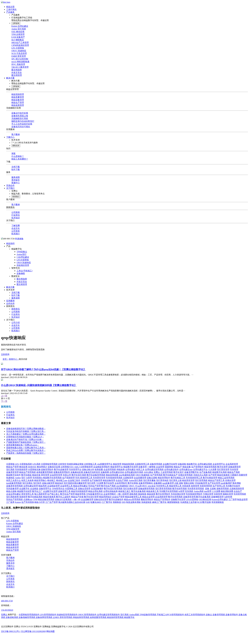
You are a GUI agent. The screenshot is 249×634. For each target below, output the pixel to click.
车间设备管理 (12, 488)
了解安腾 (15, 225)
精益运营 (10, 7)
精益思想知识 (105, 497)
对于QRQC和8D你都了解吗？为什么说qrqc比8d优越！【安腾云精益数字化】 (43, 369)
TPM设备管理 (201, 483)
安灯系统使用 (12, 497)
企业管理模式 (109, 494)
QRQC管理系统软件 (87, 614)
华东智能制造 (217, 502)
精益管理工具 (175, 486)
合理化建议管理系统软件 (108, 614)
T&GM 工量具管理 (20, 67)
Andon (18, 478)
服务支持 (10, 563)
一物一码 (76, 499)
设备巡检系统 (12, 617)
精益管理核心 (40, 480)
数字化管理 (222, 467)
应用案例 (10, 301)
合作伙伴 (10, 303)
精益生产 (178, 467)
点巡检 (213, 488)
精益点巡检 (11, 491)
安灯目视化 (27, 483)
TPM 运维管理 (18, 34)
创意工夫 (140, 469)
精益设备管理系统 (46, 499)
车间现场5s (37, 478)
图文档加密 (16, 70)
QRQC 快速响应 (18, 51)
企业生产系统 (122, 480)
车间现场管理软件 (194, 494)
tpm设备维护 (226, 483)
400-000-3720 (7, 601)
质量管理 (243, 475)
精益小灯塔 (39, 502)
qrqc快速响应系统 (127, 475)
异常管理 (45, 475)
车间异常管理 (99, 478)
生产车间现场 (27, 502)
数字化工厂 (37, 491)
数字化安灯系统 (79, 475)
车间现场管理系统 (114, 478)
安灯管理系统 (201, 480)
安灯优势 (91, 483)
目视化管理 (230, 480)
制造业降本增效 (133, 502)
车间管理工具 (162, 486)
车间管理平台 (75, 469)
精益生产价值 (77, 497)
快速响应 (10, 478)
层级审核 (169, 467)
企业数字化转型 (170, 464)
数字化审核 (133, 483)
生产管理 (212, 475)
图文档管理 (16, 75)
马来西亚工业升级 (188, 502)
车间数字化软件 (233, 486)
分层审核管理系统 (49, 464)
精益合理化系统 (95, 491)
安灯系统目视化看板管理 (75, 483)
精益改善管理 (17, 105)
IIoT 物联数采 (17, 40)
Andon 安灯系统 (18, 29)
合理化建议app (186, 469)
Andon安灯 (21, 254)
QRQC (132, 486)
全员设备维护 (97, 488)
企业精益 (34, 488)
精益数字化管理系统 (52, 478)
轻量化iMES (95, 502)
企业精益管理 (53, 486)
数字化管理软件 (163, 494)
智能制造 (117, 502)
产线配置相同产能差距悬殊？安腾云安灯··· (26, 442)
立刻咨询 (5, 354)
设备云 (209, 614)
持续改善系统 (128, 464)
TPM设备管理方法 (94, 494)
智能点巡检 (189, 483)
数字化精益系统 (35, 497)
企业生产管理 (118, 497)
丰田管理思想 (206, 486)
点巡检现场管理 (236, 488)
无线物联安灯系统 (19, 118)
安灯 (23, 478)
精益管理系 (80, 494)
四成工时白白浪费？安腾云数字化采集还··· (26, 450)
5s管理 (29, 478)
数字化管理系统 (175, 497)
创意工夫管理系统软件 (195, 614)
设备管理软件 (47, 469)
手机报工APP (163, 614)
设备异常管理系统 (14, 486)
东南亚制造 (146, 502)
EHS (124, 502)
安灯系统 (10, 469)
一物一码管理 (122, 494)
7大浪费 (99, 483)
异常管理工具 (27, 494)
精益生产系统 (233, 472)
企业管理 (160, 467)
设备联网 (105, 472)
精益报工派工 (124, 491)
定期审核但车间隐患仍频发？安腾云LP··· (25, 437)
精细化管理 (228, 494)
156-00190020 (7, 610)
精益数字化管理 (130, 467)
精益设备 (186, 467)
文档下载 (15, 167)
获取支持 (15, 146)
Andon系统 (199, 491)
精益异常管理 (188, 480)
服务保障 (15, 177)
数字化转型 (109, 483)
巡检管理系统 (222, 488)
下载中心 (10, 137)
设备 (207, 488)
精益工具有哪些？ (19, 159)
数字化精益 (26, 475)
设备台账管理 (48, 483)
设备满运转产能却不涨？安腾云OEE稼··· (24, 439)
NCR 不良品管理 (19, 53)
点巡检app (28, 499)
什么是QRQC (141, 486)
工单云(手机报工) (24, 271)
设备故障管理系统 (146, 488)
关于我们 (10, 188)
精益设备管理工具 (133, 497)
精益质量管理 (17, 97)
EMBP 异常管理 (18, 56)
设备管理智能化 (146, 483)
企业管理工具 (66, 486)
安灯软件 (37, 483)
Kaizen (18, 502)
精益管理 (117, 464)
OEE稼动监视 (205, 499)
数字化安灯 (178, 472)
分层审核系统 (25, 464)
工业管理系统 (166, 472)
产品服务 (10, 12)
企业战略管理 (87, 499)
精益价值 (36, 475)
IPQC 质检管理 (18, 64)
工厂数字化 (107, 502)
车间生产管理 (94, 486)
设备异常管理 (12, 472)
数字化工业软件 (63, 497)
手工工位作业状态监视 (21, 124)
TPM (35, 499)
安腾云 (157, 472)
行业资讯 (15, 215)
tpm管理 (207, 491)
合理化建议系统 (205, 464)
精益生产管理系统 (27, 472)
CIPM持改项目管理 (20, 45)
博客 (13, 153)
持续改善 (120, 469)
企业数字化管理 (50, 491)
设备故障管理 (234, 467)
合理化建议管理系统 (154, 469)
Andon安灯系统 (136, 480)
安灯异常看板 (149, 480)
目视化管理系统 (185, 475)
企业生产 (238, 491)
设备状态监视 (54, 467)
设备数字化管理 (178, 499)
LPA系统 (36, 464)
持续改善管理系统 (81, 617)
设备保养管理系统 (44, 617)
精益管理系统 (210, 467)
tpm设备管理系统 (14, 483)
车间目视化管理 (178, 494)
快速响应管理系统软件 (67, 614)
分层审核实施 (34, 469)
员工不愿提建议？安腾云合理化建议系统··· (26, 434)
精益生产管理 (17, 102)
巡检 (181, 483)
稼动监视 (23, 467)
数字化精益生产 (170, 475)
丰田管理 (218, 494)
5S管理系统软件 (177, 614)
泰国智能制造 (173, 502)
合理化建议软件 (171, 469)
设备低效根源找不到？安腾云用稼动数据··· (26, 428)
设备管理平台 (45, 488)
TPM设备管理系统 (148, 614)
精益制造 (142, 494)
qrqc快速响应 (122, 486)
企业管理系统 (109, 469)
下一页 (4, 401)
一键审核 (151, 467)
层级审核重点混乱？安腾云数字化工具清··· (26, 448)
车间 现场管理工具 (83, 478)
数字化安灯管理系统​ (113, 488)
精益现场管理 (17, 94)
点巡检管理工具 (142, 464)
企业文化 (15, 228)
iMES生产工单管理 (20, 42)
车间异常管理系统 (195, 488)
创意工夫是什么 (13, 480)
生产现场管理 (68, 478)
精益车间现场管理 (79, 491)
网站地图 (50, 631)
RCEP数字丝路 (204, 502)
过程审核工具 (90, 464)
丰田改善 (186, 486)
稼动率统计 (42, 467)
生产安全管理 (214, 483)
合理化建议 (130, 469)
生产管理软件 (197, 467)
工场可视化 (11, 9)
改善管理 (195, 486)
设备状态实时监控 (92, 472)
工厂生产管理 (51, 502)
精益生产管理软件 (162, 499)
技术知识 (15, 218)
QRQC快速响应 (24, 262)
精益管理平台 (116, 467)
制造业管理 (242, 499)
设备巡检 (182, 464)
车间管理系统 (240, 494)
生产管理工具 (219, 486)
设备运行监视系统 (63, 499)
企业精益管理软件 (101, 467)
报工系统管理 (40, 494)
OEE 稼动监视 (17, 32)
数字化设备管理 (61, 469)
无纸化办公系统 (200, 475)
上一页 (4, 396)
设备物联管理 (217, 497)
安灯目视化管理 (130, 488)
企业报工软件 (74, 480)
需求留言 (15, 180)
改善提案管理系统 (44, 472)
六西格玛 (234, 475)
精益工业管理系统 (226, 478)
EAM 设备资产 (18, 37)
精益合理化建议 (80, 486)
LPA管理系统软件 (48, 614)
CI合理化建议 (23, 257)
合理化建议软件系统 (134, 472)
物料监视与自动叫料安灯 (22, 121)
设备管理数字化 (191, 472)
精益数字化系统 (219, 472)
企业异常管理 (56, 475)
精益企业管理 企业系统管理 (155, 497)
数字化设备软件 (116, 499)
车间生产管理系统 (14, 499)
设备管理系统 (156, 464)
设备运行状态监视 (19, 113)
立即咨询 (15, 23)
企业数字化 (24, 488)
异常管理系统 (66, 617)
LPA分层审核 (23, 260)
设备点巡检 (152, 478)
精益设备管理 (17, 100)
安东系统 (189, 491)
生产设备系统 (205, 472)
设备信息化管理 (101, 499)
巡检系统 (133, 494)
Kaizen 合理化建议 (19, 26)
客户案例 (15, 134)
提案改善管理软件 (61, 472)
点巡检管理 (128, 478)
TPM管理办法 (58, 488)
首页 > (5, 359)
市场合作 (10, 185)
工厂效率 (10, 502)
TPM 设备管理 (12, 529)
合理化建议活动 (116, 472)
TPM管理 (85, 480)
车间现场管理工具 (194, 478)
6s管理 (181, 491)
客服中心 (15, 183)
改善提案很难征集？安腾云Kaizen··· (22, 445)
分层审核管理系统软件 (29, 614)
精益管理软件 (164, 478)
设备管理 (142, 467)
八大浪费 (216, 491)
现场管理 (23, 497)
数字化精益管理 (210, 478)
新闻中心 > (14, 359)
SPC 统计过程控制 (19, 59)
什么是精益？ (17, 156)
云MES (56, 617)
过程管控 (62, 464)
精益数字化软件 (13, 475)
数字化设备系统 (138, 491)
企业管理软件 (121, 483)
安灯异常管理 (223, 469)
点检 (176, 483)
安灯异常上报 (175, 480)
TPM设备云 (22, 252)
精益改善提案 (112, 475)
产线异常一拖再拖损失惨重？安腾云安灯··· (26, 453)
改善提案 (99, 469)
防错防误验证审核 (75, 464)
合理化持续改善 (110, 491)
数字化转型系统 (179, 488)
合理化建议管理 (30, 486)
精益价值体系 (49, 497)
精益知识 (59, 483)
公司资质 (15, 231)
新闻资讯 (10, 207)
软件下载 (15, 169)
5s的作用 (228, 497)
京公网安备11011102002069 (33, 631)
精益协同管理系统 (115, 617)
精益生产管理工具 (216, 480)
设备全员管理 (84, 488)
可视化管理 (208, 494)
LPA (17, 464)
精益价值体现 (223, 475)
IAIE (88, 502)
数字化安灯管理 (91, 497)
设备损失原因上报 (19, 116)
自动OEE (32, 467)
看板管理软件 (147, 499)
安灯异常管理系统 (163, 488)
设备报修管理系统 (27, 617)
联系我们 (15, 197)
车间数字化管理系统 (168, 491)
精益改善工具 (152, 491)
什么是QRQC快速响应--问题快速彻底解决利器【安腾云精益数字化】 (39, 385)
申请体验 (19, 239)
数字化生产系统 (108, 486)
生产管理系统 (156, 475)
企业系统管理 (232, 464)
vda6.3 (77, 467)
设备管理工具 (64, 491)
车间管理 (234, 469)
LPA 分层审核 (17, 48)
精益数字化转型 (24, 491)
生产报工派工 (53, 494)
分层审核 (10, 464)
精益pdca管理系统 (132, 499)
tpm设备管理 (168, 483)
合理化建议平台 (200, 469)
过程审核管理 (86, 467)
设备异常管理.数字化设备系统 (197, 497)
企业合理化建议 (13, 494)
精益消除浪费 (227, 491)
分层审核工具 (71, 488)
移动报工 (51, 480)
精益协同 (10, 243)
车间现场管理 (21, 469)
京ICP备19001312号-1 (10, 631)
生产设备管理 (96, 480)
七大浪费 (212, 469)
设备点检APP (88, 469)
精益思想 (42, 486)
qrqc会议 (152, 486)
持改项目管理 (23, 265)
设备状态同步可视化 (20, 127)
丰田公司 (67, 475)
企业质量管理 (140, 478)
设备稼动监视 (77, 472)
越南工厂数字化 (159, 502)
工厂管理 (232, 499)
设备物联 (21, 273)
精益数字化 (192, 464)
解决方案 (10, 78)
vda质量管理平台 (104, 464)
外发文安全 (16, 72)
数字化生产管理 (67, 494)
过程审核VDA (67, 467)
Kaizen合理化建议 (220, 499)
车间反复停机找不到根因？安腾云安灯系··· (26, 431)
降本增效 (237, 483)
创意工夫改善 (27, 480)
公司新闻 (15, 212)
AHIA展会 (148, 472)
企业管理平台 (219, 464)
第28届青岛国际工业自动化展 (71, 502)
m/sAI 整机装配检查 (20, 61)
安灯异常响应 (162, 480)
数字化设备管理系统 (96, 475)
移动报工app (61, 480)
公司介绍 (15, 322)
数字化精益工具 (178, 478)
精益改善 (151, 494)
